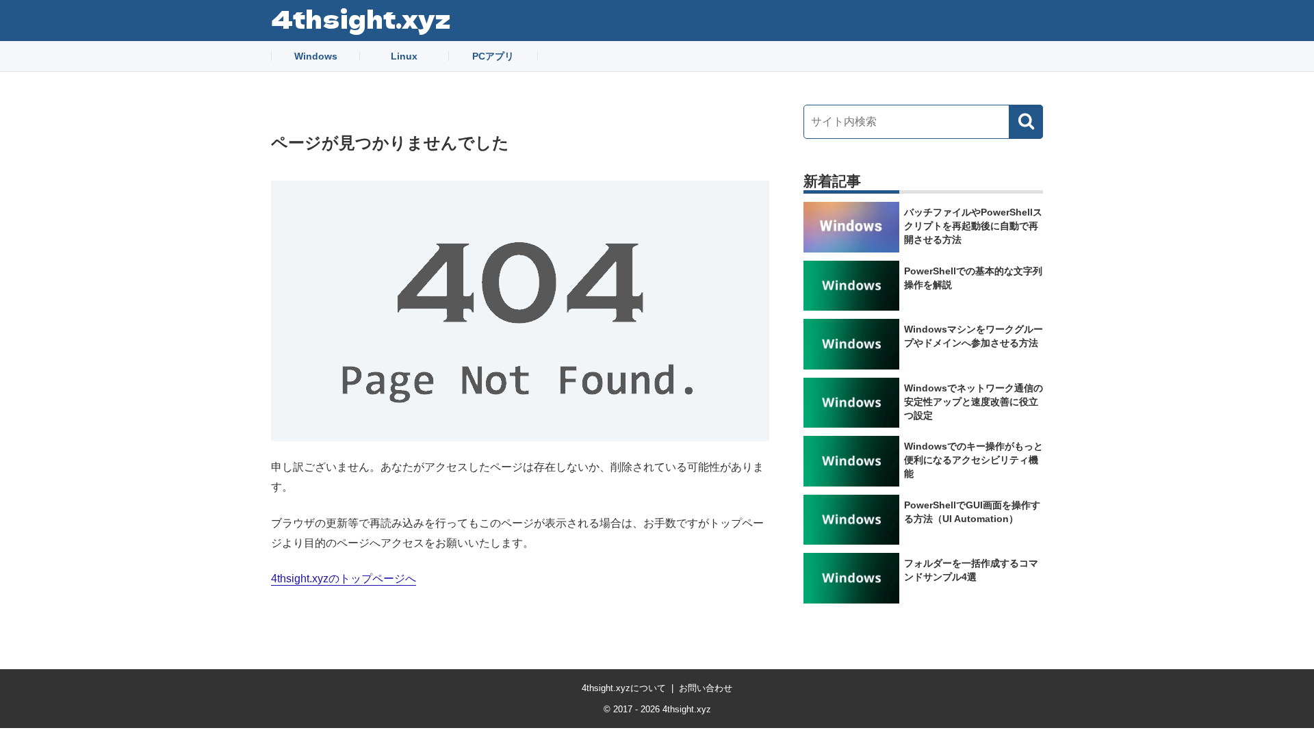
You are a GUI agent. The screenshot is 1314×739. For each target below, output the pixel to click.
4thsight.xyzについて (624, 688)
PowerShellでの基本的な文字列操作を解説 (973, 277)
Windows (315, 56)
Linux (404, 56)
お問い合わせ (705, 688)
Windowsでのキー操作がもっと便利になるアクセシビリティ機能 (973, 460)
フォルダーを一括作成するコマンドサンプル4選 (971, 570)
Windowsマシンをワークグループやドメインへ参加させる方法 (973, 336)
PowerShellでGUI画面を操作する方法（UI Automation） (972, 512)
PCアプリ (493, 56)
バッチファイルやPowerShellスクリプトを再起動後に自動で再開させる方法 (973, 226)
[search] (1026, 122)
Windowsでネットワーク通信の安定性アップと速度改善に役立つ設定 (973, 402)
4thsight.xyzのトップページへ (343, 578)
